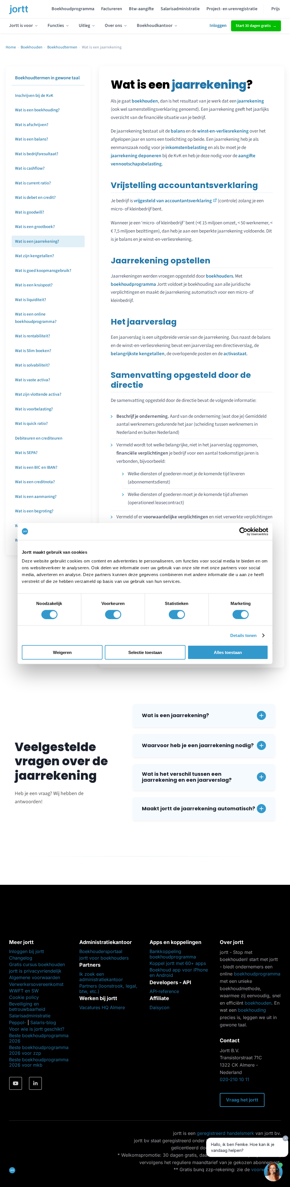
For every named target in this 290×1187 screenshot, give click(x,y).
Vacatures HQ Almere (102, 1007)
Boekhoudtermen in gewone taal (47, 77)
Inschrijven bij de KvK (34, 96)
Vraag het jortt (242, 1100)
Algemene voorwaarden (34, 977)
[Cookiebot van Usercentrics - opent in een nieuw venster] (243, 531)
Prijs (275, 9)
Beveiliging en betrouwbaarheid (27, 1006)
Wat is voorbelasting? (34, 409)
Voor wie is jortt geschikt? (36, 1029)
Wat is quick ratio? (31, 424)
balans (178, 131)
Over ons (113, 25)
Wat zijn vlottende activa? (38, 394)
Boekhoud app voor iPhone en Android (179, 972)
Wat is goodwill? (29, 212)
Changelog (20, 958)
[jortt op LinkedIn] (35, 1083)
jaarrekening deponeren (136, 155)
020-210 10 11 (234, 1079)
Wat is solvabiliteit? (32, 365)
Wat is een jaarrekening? (37, 241)
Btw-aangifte (141, 9)
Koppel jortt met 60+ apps (178, 963)
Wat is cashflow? (30, 168)
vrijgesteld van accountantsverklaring (173, 200)
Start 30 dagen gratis (253, 26)
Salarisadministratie (180, 9)
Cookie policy (24, 997)
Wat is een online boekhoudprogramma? (36, 318)
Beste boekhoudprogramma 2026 (39, 1038)
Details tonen (243, 635)
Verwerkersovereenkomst (36, 984)
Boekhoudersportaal (100, 951)
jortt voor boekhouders (104, 958)
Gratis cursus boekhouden (37, 964)
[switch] (113, 614)
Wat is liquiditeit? (30, 300)
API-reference (164, 991)
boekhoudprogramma (133, 284)
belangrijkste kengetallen (138, 353)
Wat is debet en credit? (35, 198)
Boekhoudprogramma (73, 9)
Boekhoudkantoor (154, 25)
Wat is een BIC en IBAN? (36, 467)
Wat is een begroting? (34, 511)
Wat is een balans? (31, 139)
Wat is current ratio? (33, 183)
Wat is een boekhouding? (37, 110)
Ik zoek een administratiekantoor (101, 976)
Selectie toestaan (145, 652)
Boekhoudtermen (62, 47)
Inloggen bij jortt (26, 951)
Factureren (111, 9)
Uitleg (84, 25)
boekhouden (145, 101)
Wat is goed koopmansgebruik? (43, 271)
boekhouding (252, 1010)
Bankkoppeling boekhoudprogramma (173, 954)
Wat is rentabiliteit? (32, 336)
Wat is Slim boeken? (33, 351)
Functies (56, 25)
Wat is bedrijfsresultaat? (36, 154)
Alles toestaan (228, 652)
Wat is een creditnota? (35, 482)
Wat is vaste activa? (32, 380)
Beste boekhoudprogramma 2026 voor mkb (39, 1062)
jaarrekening (250, 101)
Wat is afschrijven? (31, 125)
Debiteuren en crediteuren (38, 438)
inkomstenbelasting (186, 147)
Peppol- (17, 1022)
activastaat (234, 353)
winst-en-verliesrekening (223, 131)
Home (11, 47)
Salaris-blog (43, 1022)
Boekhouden (31, 47)
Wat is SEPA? (26, 453)
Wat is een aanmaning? (36, 497)
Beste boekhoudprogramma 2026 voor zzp (39, 1050)
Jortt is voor (21, 25)
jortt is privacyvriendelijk (35, 971)
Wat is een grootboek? (35, 227)
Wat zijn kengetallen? (34, 256)
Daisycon (159, 1007)
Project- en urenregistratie (231, 9)
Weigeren (62, 652)
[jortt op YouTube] (15, 1083)
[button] (204, 715)
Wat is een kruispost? (34, 285)
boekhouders (219, 276)
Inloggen (218, 25)
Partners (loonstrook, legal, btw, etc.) (108, 988)
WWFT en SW (24, 991)
